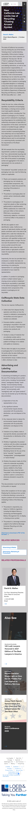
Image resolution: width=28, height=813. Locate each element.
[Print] (24, 21)
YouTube (9, 768)
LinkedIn (7, 766)
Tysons (6, 763)
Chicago (10, 760)
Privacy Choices (12, 773)
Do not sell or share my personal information (11, 775)
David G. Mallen (8, 34)
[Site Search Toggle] (20, 4)
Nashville (17, 760)
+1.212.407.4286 (9, 599)
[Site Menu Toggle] (24, 4)
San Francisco (20, 762)
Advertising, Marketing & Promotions (11, 552)
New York (18, 758)
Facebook (16, 766)
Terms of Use (19, 770)
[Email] (24, 15)
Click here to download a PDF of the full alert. (13, 533)
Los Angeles (9, 758)
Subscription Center (13, 772)
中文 (15, 4)
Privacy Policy (9, 770)
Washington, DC (8, 762)
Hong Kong (21, 763)
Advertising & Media (9, 547)
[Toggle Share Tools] (24, 18)
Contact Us (18, 768)
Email (6, 601)
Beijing (13, 763)
